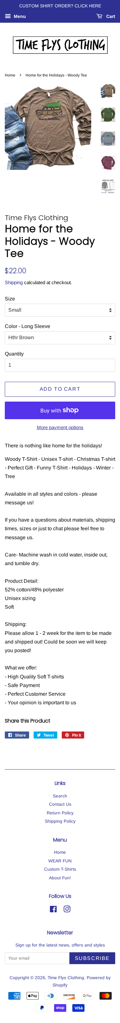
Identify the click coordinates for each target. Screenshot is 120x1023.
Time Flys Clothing (66, 977)
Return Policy (60, 813)
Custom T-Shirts (60, 869)
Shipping (14, 282)
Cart (110, 16)
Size (10, 298)
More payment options (60, 427)
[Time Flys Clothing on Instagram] (66, 910)
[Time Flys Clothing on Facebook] (53, 910)
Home (10, 75)
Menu (19, 16)
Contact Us (60, 804)
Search (60, 796)
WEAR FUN (60, 861)
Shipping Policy (60, 821)
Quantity (14, 353)
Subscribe (92, 958)
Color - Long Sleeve (27, 326)
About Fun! (60, 877)
